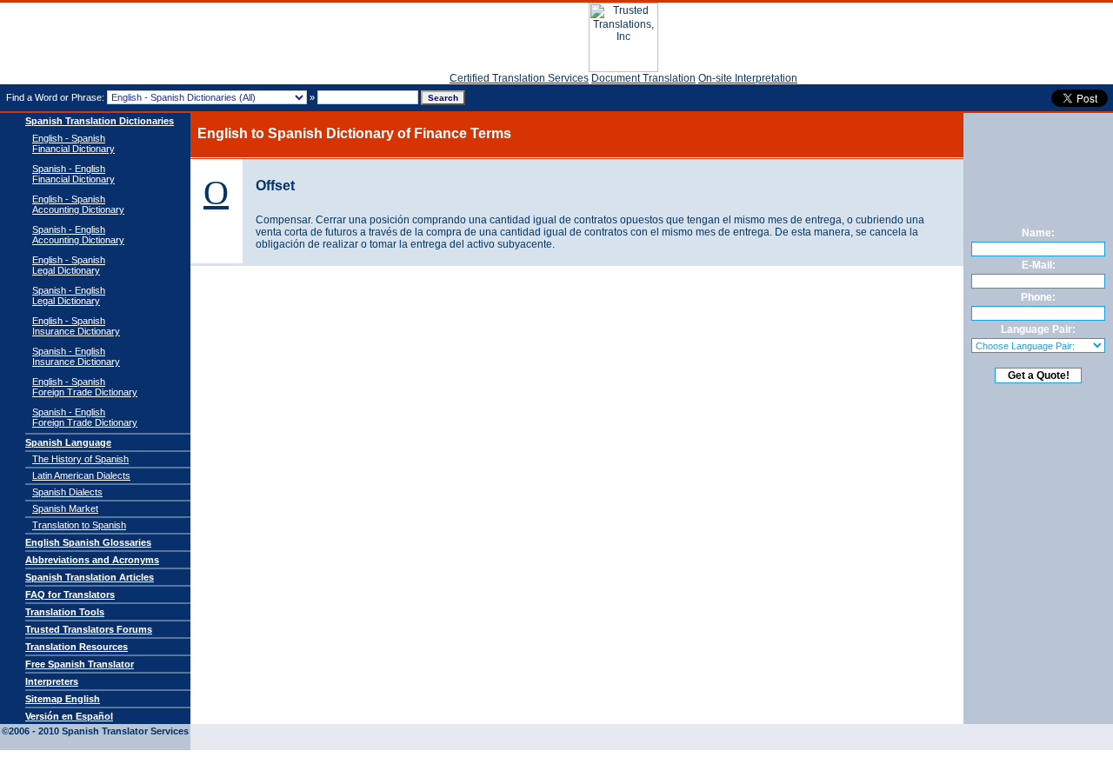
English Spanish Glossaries (88, 542)
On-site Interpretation (747, 78)
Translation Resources (76, 646)
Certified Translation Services (519, 78)
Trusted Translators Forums (88, 629)
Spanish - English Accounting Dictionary (78, 234)
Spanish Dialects (67, 492)
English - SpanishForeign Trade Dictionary (84, 386)
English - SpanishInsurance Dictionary (76, 326)
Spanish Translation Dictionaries (99, 121)
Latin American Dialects (81, 475)
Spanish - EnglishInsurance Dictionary (76, 356)
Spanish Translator (67, 44)
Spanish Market (65, 508)
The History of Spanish (80, 459)
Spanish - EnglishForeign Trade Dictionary (84, 417)
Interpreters (51, 681)
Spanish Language (68, 442)
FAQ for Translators (70, 594)
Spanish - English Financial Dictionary (73, 173)
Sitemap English (62, 699)
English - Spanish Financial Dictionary (73, 143)
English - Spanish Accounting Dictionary (78, 204)
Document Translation (643, 78)
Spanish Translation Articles (89, 577)
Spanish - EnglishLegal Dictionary (68, 295)
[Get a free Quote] (623, 69)
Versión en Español (69, 716)
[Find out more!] (1038, 540)
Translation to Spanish (79, 525)
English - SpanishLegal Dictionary (68, 265)
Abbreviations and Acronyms (92, 560)
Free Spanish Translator (79, 664)
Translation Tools (64, 612)
